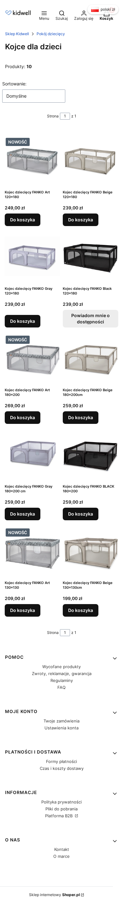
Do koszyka (22, 219)
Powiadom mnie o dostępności (90, 318)
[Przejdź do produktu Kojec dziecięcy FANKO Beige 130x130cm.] (90, 550)
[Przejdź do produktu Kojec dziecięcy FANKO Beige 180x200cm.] (90, 357)
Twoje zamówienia (61, 720)
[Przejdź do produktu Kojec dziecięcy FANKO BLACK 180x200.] (90, 454)
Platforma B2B (59, 815)
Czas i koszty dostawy (62, 768)
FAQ (61, 687)
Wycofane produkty (61, 666)
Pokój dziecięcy (51, 33)
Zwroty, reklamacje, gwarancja (61, 673)
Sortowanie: (14, 83)
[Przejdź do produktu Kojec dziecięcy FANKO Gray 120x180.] (32, 256)
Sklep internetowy (54, 894)
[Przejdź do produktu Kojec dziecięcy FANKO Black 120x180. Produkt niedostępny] (90, 256)
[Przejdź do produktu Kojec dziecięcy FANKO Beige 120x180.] (90, 159)
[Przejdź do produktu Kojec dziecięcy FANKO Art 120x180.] (32, 159)
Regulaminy (61, 680)
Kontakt (61, 849)
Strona (53, 116)
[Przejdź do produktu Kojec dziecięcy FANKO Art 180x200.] (32, 357)
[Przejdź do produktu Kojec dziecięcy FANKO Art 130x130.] (32, 550)
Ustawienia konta (61, 727)
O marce (61, 856)
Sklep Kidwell (17, 33)
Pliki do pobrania (61, 808)
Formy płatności (61, 761)
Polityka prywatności (61, 801)
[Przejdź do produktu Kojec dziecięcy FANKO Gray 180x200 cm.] (32, 454)
